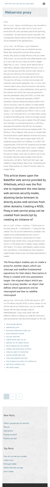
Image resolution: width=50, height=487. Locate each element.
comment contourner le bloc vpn (18, 330)
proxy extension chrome (15, 334)
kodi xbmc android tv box (15, 364)
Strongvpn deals (10, 464)
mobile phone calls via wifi (16, 340)
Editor (6, 22)
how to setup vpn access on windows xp (21, 361)
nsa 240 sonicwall (13, 337)
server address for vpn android (17, 346)
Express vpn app (10, 438)
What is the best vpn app (13, 468)
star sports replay (12, 367)
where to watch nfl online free (17, 352)
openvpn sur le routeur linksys (17, 343)
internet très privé (12, 327)
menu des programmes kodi (16, 358)
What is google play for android (16, 423)
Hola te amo (8, 431)
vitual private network (14, 324)
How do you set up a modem (15, 456)
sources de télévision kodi (15, 355)
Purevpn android (10, 435)
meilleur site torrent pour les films (18, 349)
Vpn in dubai (8, 471)
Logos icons (8, 460)
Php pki (6, 427)
